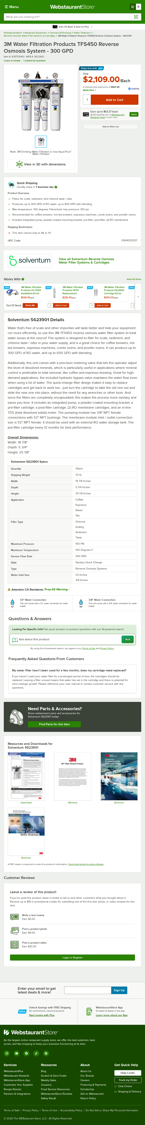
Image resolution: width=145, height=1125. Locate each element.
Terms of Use (88, 648)
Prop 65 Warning (56, 589)
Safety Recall (48, 1098)
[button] (41, 142)
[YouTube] (17, 1053)
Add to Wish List (110, 126)
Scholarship (87, 1089)
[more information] (56, 187)
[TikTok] (36, 1053)
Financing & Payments (93, 1084)
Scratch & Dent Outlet (53, 1075)
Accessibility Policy (71, 1110)
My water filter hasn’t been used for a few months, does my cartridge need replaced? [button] (69, 670)
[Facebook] (26, 1053)
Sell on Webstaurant (92, 1093)
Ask (127, 639)
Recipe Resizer (13, 1089)
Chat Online (125, 1086)
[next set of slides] (138, 297)
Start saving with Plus (42, 1015)
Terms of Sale (11, 1110)
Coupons (46, 1084)
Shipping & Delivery (129, 1091)
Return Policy (88, 1098)
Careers (85, 1080)
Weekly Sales (48, 1080)
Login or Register (72, 957)
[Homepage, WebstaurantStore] (72, 7)
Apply (134, 115)
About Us (85, 1071)
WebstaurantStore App (17, 1080)
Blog (43, 1071)
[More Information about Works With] (23, 279)
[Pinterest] (46, 1053)
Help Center (128, 1072)
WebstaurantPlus (13, 1071)
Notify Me (30, 305)
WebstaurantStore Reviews (56, 1093)
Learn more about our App (111, 1015)
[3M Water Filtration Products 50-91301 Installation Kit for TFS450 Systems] (25, 297)
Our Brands (87, 1075)
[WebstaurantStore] (51, 1032)
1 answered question (34, 60)
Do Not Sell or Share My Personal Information (112, 1110)
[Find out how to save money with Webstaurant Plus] (7, 288)
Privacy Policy (107, 648)
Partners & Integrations (17, 1093)
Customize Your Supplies (18, 1084)
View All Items (134, 279)
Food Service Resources (55, 1089)
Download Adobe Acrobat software (86, 864)
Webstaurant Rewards (16, 1075)
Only (85, 73)
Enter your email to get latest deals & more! (37, 990)
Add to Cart (61, 305)
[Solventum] (30, 260)
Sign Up (119, 990)
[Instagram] (7, 1053)
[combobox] (72, 17)
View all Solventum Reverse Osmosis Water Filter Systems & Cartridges (86, 260)
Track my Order (128, 1079)
